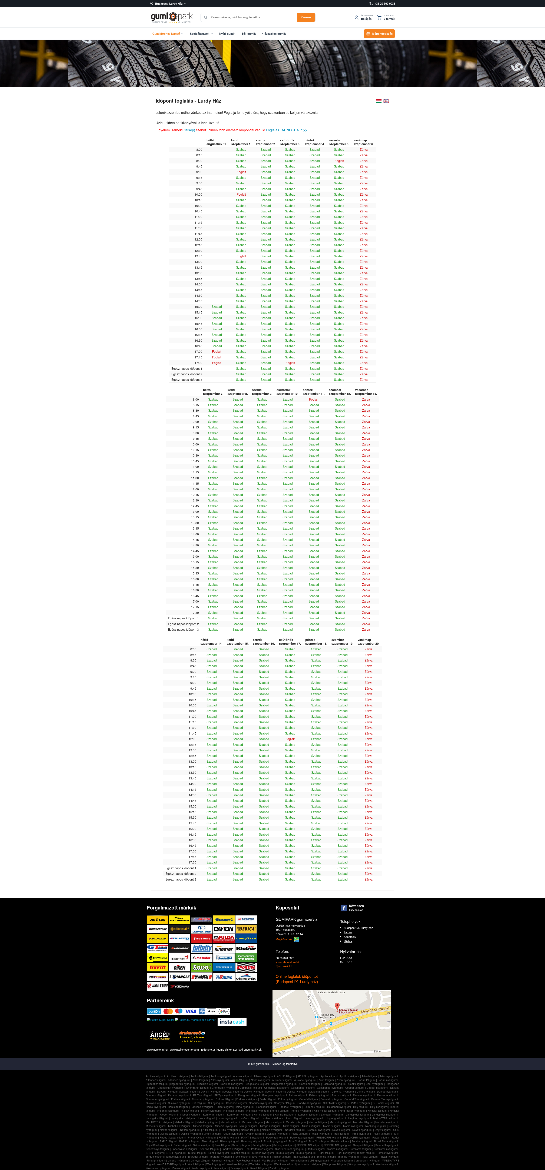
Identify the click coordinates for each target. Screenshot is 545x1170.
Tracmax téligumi (281, 1156)
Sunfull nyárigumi (218, 1152)
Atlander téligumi (156, 1080)
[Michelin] (224, 958)
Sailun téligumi (182, 1145)
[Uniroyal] (202, 977)
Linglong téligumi (336, 1118)
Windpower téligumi (334, 1164)
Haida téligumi (224, 1106)
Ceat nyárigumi (374, 1084)
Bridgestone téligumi (257, 1084)
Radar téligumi (381, 1137)
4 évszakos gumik (274, 33)
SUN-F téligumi (155, 1152)
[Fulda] (224, 939)
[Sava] (202, 967)
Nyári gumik (227, 33)
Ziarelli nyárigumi (279, 1168)
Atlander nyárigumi (179, 1080)
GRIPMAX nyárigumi (358, 1103)
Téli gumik (249, 33)
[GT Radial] (158, 948)
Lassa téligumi (206, 1118)
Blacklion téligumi (207, 1084)
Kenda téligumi (280, 1110)
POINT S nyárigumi (252, 1137)
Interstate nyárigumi (257, 1110)
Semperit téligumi (363, 1145)
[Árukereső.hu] (192, 1033)
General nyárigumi (331, 1099)
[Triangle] (180, 977)
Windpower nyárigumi (361, 1164)
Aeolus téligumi (200, 1076)
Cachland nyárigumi (334, 1084)
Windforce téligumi (285, 1164)
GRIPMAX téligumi (333, 1103)
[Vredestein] (246, 977)
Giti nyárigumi (216, 1103)
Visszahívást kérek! (288, 962)
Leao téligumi (294, 1118)
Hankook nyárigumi (290, 1106)
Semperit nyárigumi (386, 1145)
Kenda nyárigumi (301, 1110)
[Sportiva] (246, 967)
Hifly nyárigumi (379, 1106)
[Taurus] (158, 977)
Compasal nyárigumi (276, 1087)
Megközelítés (284, 939)
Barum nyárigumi (388, 1080)
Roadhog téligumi (251, 1141)
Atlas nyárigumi (220, 1080)
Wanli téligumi (196, 1164)
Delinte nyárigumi (297, 1091)
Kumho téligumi (263, 1114)
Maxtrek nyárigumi (252, 1122)
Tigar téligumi (326, 1152)
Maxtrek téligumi (230, 1122)
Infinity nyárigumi (211, 1110)
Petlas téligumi (299, 1133)
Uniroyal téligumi (200, 1160)
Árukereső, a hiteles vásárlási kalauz (192, 1039)
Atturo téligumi (239, 1080)
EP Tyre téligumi (202, 1095)
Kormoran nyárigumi (239, 1114)
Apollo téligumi (329, 1076)
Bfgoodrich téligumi (157, 1084)
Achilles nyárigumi (177, 1076)
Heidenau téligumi (314, 1106)
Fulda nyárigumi (287, 1099)
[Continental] (180, 929)
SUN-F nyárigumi (176, 1152)
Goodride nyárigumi (260, 1103)
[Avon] (202, 920)
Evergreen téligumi (249, 1095)
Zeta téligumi (221, 1168)
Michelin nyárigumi (179, 1126)
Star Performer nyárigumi (289, 1149)
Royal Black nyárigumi (159, 1145)
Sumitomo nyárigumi (386, 1149)
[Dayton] (224, 929)
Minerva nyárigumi (226, 1126)
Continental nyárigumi (330, 1087)
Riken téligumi (209, 1141)
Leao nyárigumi (314, 1118)
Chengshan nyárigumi (171, 1087)
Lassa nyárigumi (227, 1118)
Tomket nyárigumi (387, 1152)
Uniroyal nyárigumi (223, 1160)
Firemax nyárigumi (364, 1095)
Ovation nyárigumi (277, 1133)
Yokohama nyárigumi (158, 1168)
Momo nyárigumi (353, 1126)
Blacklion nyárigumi (231, 1084)
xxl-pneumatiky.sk (250, 1049)
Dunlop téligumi (366, 1091)
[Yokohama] (179, 986)
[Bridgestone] (158, 929)
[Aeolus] (158, 920)
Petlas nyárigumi (320, 1133)
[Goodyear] (246, 939)
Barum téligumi (366, 1080)
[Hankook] (180, 948)
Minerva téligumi (202, 1126)
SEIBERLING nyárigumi (337, 1145)
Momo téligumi (331, 1126)
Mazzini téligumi (317, 1122)
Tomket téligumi (366, 1152)
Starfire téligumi (316, 1149)
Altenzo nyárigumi (264, 1076)
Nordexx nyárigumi (318, 1129)
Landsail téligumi (308, 1114)
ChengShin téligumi (197, 1087)
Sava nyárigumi (241, 1145)
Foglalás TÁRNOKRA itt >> (286, 129)
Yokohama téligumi (387, 1164)
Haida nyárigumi (244, 1106)
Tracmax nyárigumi (304, 1156)
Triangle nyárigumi (348, 1156)
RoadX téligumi (298, 1141)
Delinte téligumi (275, 1091)
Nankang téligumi (375, 1126)
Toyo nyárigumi (260, 1156)
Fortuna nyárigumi (202, 1099)
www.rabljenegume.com (184, 1049)
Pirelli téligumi (341, 1133)
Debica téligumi (232, 1091)
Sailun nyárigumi (203, 1145)
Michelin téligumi (156, 1126)
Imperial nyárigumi (168, 1110)
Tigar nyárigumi (345, 1152)
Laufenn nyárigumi (273, 1118)
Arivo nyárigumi (389, 1076)
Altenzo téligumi (242, 1076)
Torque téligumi (155, 1156)
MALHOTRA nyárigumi (159, 1122)
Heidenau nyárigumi (339, 1106)
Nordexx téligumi (295, 1129)
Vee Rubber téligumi (248, 1160)
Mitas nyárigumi (311, 1126)
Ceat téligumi (356, 1084)
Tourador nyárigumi (221, 1156)
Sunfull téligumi (197, 1152)
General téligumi (309, 1099)
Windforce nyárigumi (309, 1164)
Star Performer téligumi (259, 1149)
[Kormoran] (158, 958)
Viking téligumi (298, 1160)
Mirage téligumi (249, 1126)
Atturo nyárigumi (260, 1080)
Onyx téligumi (383, 1129)
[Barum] (224, 920)
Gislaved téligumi (156, 1103)
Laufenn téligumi (249, 1118)
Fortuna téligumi (180, 1099)
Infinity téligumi (190, 1110)
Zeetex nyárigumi (202, 1168)
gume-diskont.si (227, 1049)
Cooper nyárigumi (377, 1087)
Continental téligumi (302, 1087)
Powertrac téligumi (277, 1137)
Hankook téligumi (266, 1106)
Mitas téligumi (291, 1126)
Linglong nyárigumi (359, 1118)
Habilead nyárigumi (202, 1106)
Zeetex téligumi (181, 1168)
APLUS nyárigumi (307, 1076)
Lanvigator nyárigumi (183, 1118)
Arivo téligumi (370, 1076)
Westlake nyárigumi (260, 1164)
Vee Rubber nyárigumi (275, 1160)
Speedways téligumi (157, 1149)
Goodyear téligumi (284, 1103)
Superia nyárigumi (263, 1152)
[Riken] (180, 967)
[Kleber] (246, 948)
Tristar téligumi (369, 1156)
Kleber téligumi (169, 1114)
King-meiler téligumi (325, 1110)
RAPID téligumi (168, 1141)
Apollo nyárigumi (350, 1076)
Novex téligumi (341, 1129)
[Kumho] (180, 958)
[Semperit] (224, 967)
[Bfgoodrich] (246, 920)
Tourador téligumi (198, 1156)
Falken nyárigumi (319, 1095)
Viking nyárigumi (319, 1160)
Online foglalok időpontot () (297, 978)
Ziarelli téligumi (258, 1168)
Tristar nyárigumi (389, 1156)
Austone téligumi (282, 1080)
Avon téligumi (326, 1080)
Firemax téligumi (341, 1095)
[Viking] (224, 977)
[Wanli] (158, 986)
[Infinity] (202, 948)
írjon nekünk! (284, 966)
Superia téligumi (240, 1152)
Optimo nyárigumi (191, 1133)
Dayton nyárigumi (211, 1091)
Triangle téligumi (326, 1156)
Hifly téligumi (360, 1106)
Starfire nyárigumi (337, 1149)
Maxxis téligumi (275, 1122)
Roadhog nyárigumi (275, 1141)
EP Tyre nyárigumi (225, 1095)
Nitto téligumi (210, 1129)
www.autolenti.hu (157, 1049)
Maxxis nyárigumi (296, 1122)
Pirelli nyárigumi (361, 1133)
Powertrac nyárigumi (302, 1137)
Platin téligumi (381, 1133)
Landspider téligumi (357, 1114)
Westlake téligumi (237, 1164)
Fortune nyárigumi (247, 1099)
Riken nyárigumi (229, 1141)
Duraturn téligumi (156, 1095)
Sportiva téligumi (209, 1149)
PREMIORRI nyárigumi (356, 1137)
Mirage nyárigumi (270, 1126)
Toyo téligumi (242, 1156)
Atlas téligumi (200, 1080)
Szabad (241, 149)
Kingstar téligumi (377, 1110)
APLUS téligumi (286, 1076)
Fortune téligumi (224, 1099)
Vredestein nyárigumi (368, 1160)
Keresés (306, 17)
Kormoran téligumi (214, 1114)
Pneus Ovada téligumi (173, 1137)
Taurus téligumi (285, 1152)
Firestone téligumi (387, 1095)
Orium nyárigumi (233, 1133)
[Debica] (246, 929)
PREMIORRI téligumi (328, 1137)
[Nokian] (246, 958)
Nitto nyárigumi (229, 1129)
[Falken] (180, 939)
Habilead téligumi (178, 1106)
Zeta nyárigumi (239, 1168)
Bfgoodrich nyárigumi (182, 1084)
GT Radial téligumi (383, 1103)
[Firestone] (202, 939)
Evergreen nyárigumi (274, 1095)
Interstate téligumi (233, 1110)
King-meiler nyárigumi (352, 1110)
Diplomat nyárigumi (343, 1091)
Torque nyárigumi (176, 1156)
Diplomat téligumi (319, 1091)
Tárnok (348, 932)
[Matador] (202, 958)
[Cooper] (202, 929)
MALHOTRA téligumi (385, 1118)
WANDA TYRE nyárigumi (171, 1164)
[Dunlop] (158, 939)
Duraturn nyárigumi (179, 1095)
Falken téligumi (298, 1095)
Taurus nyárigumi (306, 1152)
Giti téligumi (199, 1103)
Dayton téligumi (189, 1091)
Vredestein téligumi (342, 1160)
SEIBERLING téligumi (309, 1145)
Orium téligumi (212, 1133)
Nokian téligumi (250, 1129)
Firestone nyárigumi (157, 1099)
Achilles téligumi (155, 1076)
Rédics (348, 941)
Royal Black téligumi (386, 1141)
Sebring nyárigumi (284, 1145)
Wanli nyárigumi (215, 1164)
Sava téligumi (222, 1145)
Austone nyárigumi (305, 1080)
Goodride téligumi (236, 1103)
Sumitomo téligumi (360, 1149)
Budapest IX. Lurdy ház (358, 928)
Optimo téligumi (169, 1133)
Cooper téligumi (354, 1087)
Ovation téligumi (254, 1133)
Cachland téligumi (309, 1084)
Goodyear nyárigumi (309, 1103)
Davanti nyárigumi (167, 1091)
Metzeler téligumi (363, 1122)
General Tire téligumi (356, 1099)
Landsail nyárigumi (332, 1114)
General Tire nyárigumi (384, 1099)
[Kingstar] (224, 948)
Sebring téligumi (261, 1145)
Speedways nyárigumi (185, 1149)
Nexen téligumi (169, 1129)
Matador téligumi (184, 1122)
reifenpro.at (208, 1049)
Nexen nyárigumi (190, 1129)
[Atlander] (180, 920)
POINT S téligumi (229, 1137)
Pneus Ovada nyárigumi (202, 1137)
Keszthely (350, 937)
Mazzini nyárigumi (340, 1122)
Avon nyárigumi (346, 1080)
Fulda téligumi (268, 1099)
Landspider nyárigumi (385, 1114)
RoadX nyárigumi (319, 1141)
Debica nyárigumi (254, 1091)
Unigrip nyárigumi (178, 1160)
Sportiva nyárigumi (233, 1149)
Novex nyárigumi (362, 1129)
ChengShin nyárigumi (224, 1087)
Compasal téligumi (251, 1087)
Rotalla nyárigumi (361, 1141)
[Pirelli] (158, 967)
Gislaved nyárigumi (179, 1103)
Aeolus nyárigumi (221, 1076)
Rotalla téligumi (340, 1141)
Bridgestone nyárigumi (284, 1084)
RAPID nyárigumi (189, 1141)
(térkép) (189, 129)
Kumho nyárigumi (285, 1114)
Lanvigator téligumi (157, 1118)
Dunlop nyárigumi (387, 1091)
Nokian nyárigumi (272, 1129)
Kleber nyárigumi (190, 1114)
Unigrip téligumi (156, 1160)
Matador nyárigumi (207, 1122)
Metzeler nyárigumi (386, 1122)
